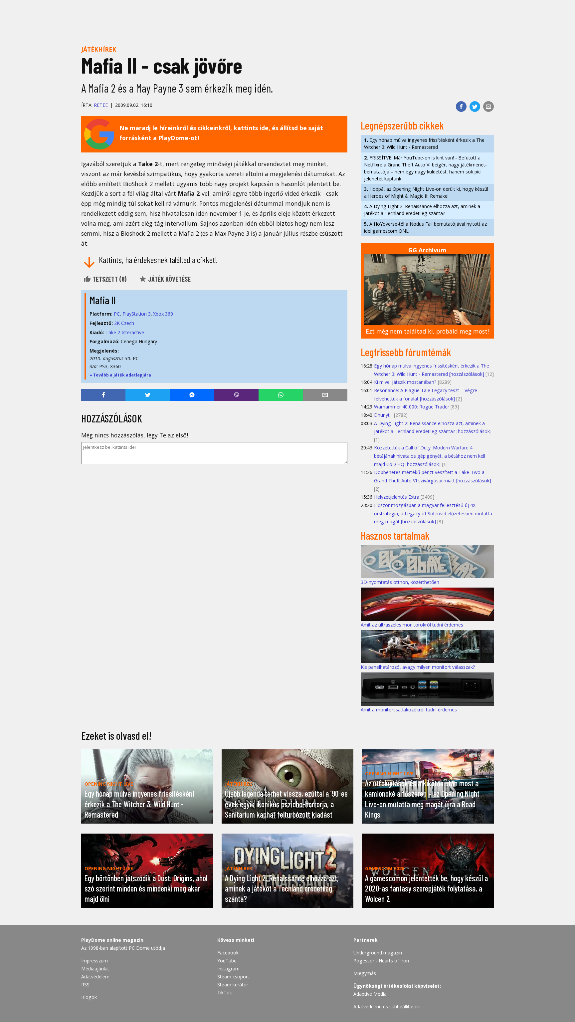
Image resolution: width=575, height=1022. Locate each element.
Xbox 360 (163, 314)
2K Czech (124, 323)
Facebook (228, 952)
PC (117, 314)
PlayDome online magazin (112, 940)
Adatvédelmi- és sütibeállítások (386, 1006)
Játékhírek (98, 49)
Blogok (89, 997)
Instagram (228, 968)
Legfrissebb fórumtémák (406, 352)
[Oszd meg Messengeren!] (192, 395)
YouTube (227, 960)
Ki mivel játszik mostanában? (405, 382)
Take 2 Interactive (124, 332)
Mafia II (103, 300)
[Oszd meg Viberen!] (236, 395)
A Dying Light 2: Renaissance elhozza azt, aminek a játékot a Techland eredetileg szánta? (422, 209)
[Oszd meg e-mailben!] (488, 106)
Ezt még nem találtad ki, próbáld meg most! (427, 331)
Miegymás (364, 973)
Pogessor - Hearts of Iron (381, 960)
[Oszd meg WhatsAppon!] (281, 395)
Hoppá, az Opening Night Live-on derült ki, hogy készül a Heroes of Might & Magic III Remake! (426, 192)
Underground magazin (377, 952)
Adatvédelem (95, 976)
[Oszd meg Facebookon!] (461, 106)
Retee (101, 105)
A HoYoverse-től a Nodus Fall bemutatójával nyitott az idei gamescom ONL (425, 227)
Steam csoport (233, 976)
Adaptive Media (370, 994)
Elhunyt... (383, 415)
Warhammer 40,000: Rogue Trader (411, 406)
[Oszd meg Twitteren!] (475, 106)
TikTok (224, 992)
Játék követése (169, 279)
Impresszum (94, 960)
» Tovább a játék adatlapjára (120, 375)
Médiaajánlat (95, 968)
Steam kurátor (232, 984)
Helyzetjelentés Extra (396, 497)
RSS (85, 984)
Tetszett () (108, 279)
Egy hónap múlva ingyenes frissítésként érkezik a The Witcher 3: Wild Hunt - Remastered (424, 143)
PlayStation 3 (136, 314)
